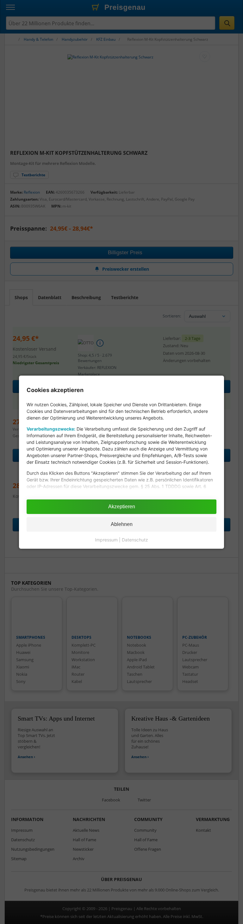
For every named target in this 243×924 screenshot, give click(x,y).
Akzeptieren (121, 506)
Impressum (106, 539)
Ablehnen (122, 524)
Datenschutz (135, 539)
